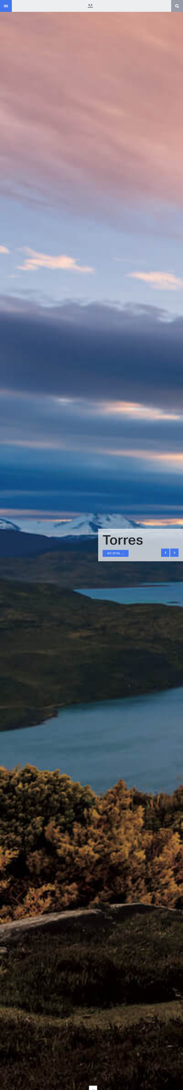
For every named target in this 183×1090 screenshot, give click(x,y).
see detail (115, 553)
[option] (91, 545)
